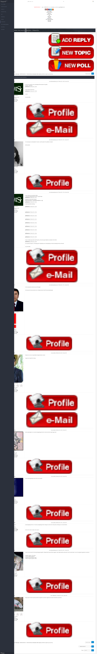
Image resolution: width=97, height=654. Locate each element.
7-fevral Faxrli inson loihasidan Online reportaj (33, 74)
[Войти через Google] (93, 1)
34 (68, 550)
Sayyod (3, 1)
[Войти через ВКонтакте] (88, 1)
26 (68, 81)
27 (68, 139)
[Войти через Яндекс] (91, 1)
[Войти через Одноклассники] (95, 1)
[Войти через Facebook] (89, 1)
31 (66, 430)
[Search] (63, 1)
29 (68, 284)
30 (66, 352)
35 (66, 595)
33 (66, 522)
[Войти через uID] (86, 1)
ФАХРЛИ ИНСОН (23, 74)
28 (68, 192)
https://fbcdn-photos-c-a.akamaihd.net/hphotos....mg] (34, 200)
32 (66, 476)
